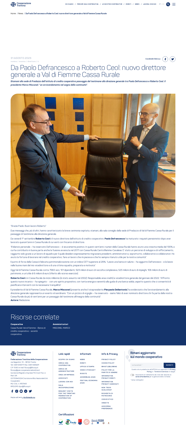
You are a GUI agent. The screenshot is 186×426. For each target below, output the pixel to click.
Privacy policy (109, 359)
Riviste (83, 373)
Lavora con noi (149, 4)
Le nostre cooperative (112, 4)
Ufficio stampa (87, 367)
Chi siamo (69, 4)
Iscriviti (169, 365)
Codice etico (107, 399)
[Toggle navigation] (173, 4)
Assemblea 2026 (88, 377)
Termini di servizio (161, 372)
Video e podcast (88, 370)
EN (163, 4)
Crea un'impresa (66, 375)
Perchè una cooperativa (88, 4)
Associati (63, 378)
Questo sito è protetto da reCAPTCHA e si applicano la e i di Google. (154, 371)
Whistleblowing (109, 367)
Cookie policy (108, 363)
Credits (105, 403)
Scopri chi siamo (67, 359)
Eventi (128, 4)
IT (160, 4)
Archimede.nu (29, 397)
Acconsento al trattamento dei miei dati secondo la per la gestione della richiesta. (153, 375)
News (137, 4)
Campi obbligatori (137, 380)
